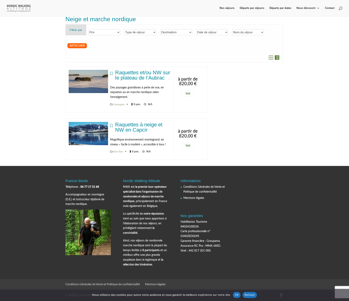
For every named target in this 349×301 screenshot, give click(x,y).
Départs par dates (280, 8)
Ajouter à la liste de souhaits (111, 75)
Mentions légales (193, 198)
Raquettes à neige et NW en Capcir (138, 127)
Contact (329, 8)
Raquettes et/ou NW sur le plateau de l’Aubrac (142, 75)
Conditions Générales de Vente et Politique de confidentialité (102, 284)
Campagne (119, 104)
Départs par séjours (252, 8)
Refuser (250, 294)
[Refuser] (344, 295)
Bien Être (118, 151)
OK (237, 294)
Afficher (77, 45)
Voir (187, 93)
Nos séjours (227, 8)
